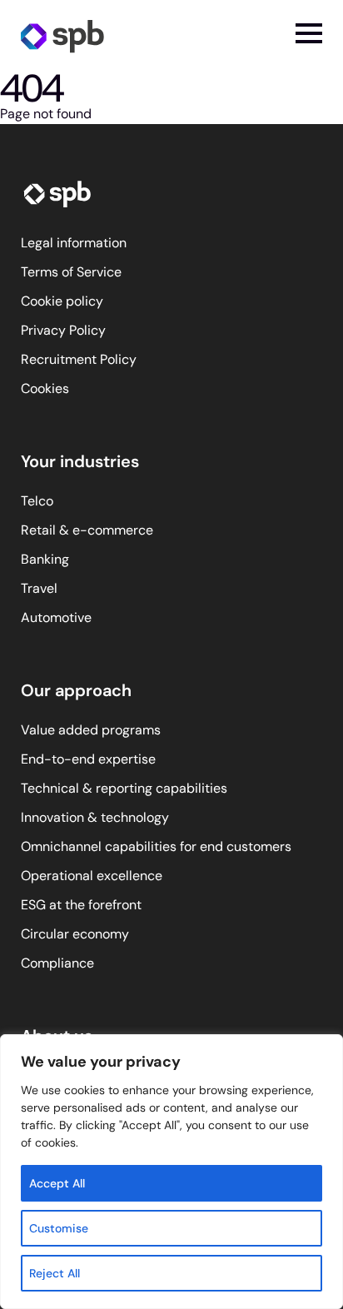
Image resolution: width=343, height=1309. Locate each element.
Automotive (56, 617)
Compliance (57, 963)
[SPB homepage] (62, 35)
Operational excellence (91, 875)
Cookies (45, 388)
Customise (58, 1228)
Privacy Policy (63, 330)
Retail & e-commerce (87, 530)
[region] (171, 1171)
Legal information (74, 242)
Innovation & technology (95, 817)
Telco (37, 501)
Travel (39, 588)
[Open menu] (309, 33)
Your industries (80, 461)
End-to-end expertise (88, 759)
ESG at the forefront (81, 904)
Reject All (54, 1273)
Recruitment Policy (79, 359)
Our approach (76, 690)
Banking (45, 559)
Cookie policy (62, 301)
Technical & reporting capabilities (124, 788)
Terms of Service (71, 272)
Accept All (57, 1183)
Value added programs (91, 730)
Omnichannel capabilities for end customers (156, 846)
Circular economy (75, 934)
